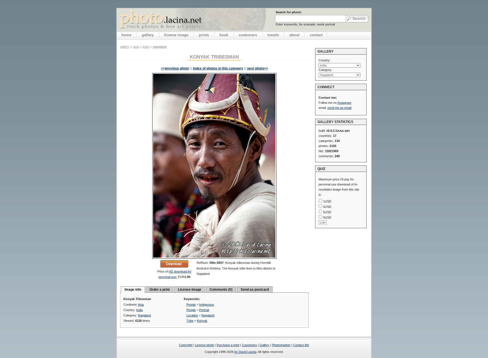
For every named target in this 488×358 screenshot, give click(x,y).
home (126, 35)
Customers (249, 345)
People (191, 304)
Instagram (344, 102)
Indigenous (206, 304)
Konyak (202, 320)
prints (204, 35)
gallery (148, 35)
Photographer (281, 345)
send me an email (339, 107)
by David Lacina (245, 351)
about (294, 35)
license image (176, 35)
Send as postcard (255, 290)
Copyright (185, 345)
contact (316, 35)
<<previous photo (175, 68)
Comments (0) (221, 290)
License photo (204, 345)
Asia (136, 46)
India (146, 46)
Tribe (189, 320)
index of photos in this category (218, 68)
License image (189, 290)
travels (273, 35)
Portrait (204, 310)
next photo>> (257, 68)
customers (248, 35)
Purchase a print (228, 345)
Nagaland (160, 46)
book (223, 35)
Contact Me (301, 345)
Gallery (264, 345)
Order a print (159, 290)
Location (192, 315)
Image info (133, 290)
